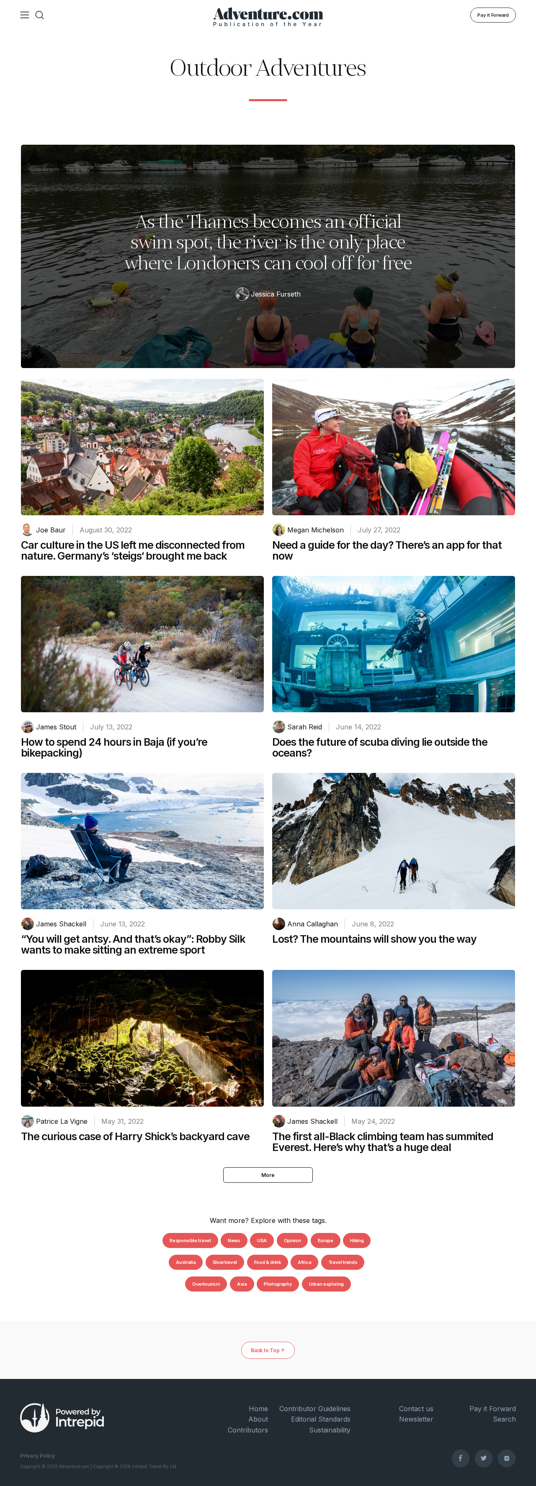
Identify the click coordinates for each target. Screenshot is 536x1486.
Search (504, 1419)
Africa (304, 1262)
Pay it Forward (493, 15)
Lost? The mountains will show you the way (374, 939)
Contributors (248, 1430)
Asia (242, 1284)
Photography (278, 1284)
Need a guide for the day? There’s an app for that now (387, 550)
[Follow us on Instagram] (506, 1458)
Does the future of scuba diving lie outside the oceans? (379, 747)
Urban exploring (326, 1284)
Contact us (416, 1408)
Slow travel (225, 1262)
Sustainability (329, 1430)
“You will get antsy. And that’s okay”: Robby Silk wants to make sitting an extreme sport (133, 944)
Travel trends (343, 1262)
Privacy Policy (37, 1456)
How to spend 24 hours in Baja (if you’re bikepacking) (114, 747)
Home (258, 1408)
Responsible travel (190, 1240)
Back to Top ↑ (268, 1350)
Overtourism (206, 1284)
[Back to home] (268, 15)
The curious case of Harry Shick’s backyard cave (135, 1136)
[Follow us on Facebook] (460, 1458)
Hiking (356, 1240)
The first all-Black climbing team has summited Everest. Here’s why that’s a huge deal (382, 1142)
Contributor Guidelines (314, 1408)
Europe (325, 1240)
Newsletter (416, 1419)
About (258, 1419)
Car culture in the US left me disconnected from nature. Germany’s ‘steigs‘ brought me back (133, 550)
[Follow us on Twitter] (483, 1458)
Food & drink (267, 1262)
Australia (186, 1262)
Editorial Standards (320, 1419)
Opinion (292, 1240)
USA (262, 1240)
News (234, 1240)
